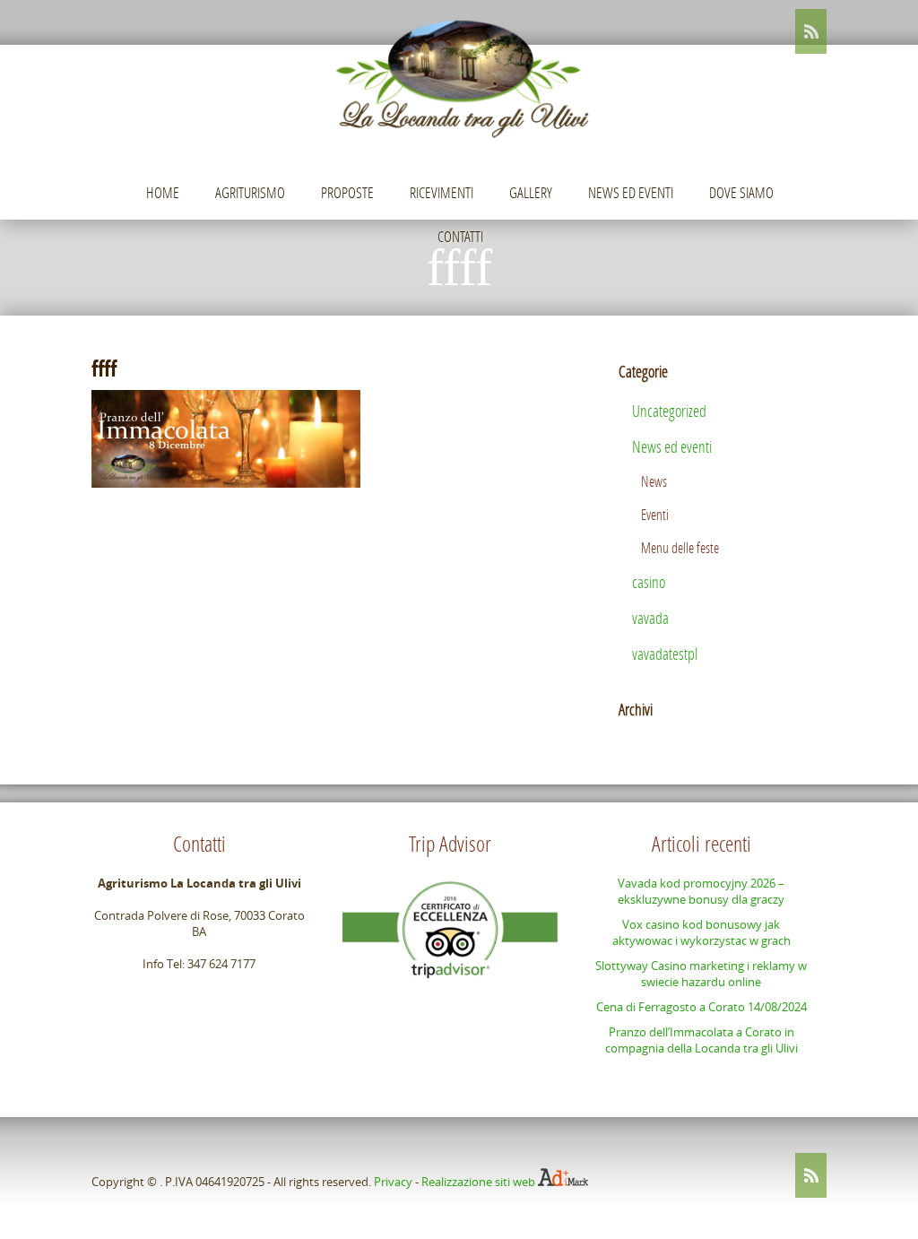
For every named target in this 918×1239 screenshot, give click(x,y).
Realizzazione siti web (478, 1182)
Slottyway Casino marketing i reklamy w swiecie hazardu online (701, 973)
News (654, 481)
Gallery (530, 192)
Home (162, 192)
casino (648, 582)
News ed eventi (630, 192)
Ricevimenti (441, 192)
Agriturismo (250, 192)
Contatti (460, 236)
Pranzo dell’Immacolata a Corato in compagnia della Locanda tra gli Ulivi (701, 1040)
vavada (650, 617)
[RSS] (811, 31)
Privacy (393, 1182)
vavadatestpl (664, 653)
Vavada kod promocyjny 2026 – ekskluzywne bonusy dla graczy (701, 891)
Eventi (655, 514)
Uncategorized (669, 410)
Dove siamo (741, 192)
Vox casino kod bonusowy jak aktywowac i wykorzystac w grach (701, 932)
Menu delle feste (680, 547)
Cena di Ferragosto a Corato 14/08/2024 (701, 1007)
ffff (104, 368)
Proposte (347, 192)
